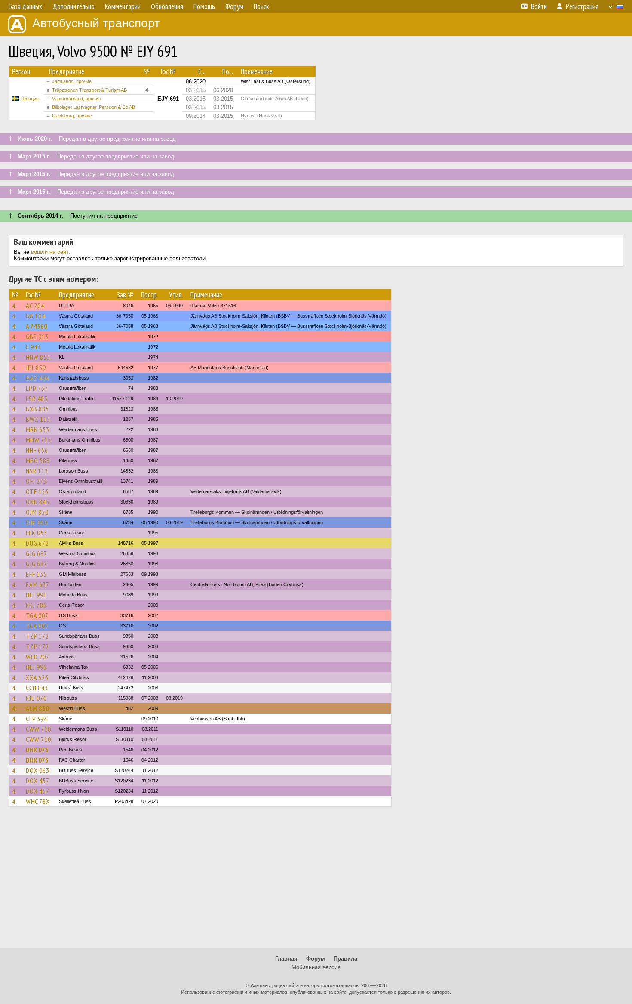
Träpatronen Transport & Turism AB (89, 90)
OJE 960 (36, 522)
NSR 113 (37, 470)
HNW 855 (38, 357)
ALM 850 (37, 708)
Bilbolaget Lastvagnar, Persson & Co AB (93, 107)
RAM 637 (37, 584)
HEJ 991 (36, 594)
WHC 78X (38, 801)
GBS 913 (37, 336)
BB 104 (35, 316)
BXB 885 (37, 409)
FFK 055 (36, 532)
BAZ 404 (37, 378)
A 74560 (36, 326)
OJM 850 (37, 512)
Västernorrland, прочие (76, 98)
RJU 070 (36, 698)
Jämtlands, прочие (72, 81)
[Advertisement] (316, 881)
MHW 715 (38, 440)
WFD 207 (37, 656)
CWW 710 (38, 729)
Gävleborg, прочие (72, 115)
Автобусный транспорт (96, 23)
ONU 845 (37, 501)
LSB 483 (37, 398)
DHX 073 (37, 749)
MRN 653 (37, 429)
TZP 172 (37, 636)
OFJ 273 (36, 481)
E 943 (33, 347)
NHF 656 (37, 450)
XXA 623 (37, 677)
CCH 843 (37, 687)
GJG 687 (36, 553)
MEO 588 (38, 460)
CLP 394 (36, 718)
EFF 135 (36, 574)
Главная (286, 958)
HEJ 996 (36, 667)
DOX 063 (37, 770)
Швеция (30, 98)
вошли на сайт (49, 252)
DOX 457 (37, 780)
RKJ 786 (36, 605)
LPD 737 (37, 388)
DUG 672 (37, 543)
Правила (345, 958)
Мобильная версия (316, 967)
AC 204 (35, 305)
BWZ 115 (38, 419)
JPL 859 (36, 367)
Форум (315, 958)
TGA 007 (37, 615)
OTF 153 (37, 491)
